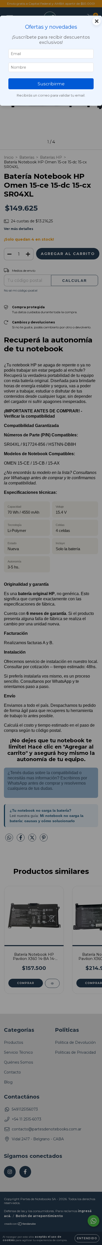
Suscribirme (51, 83)
